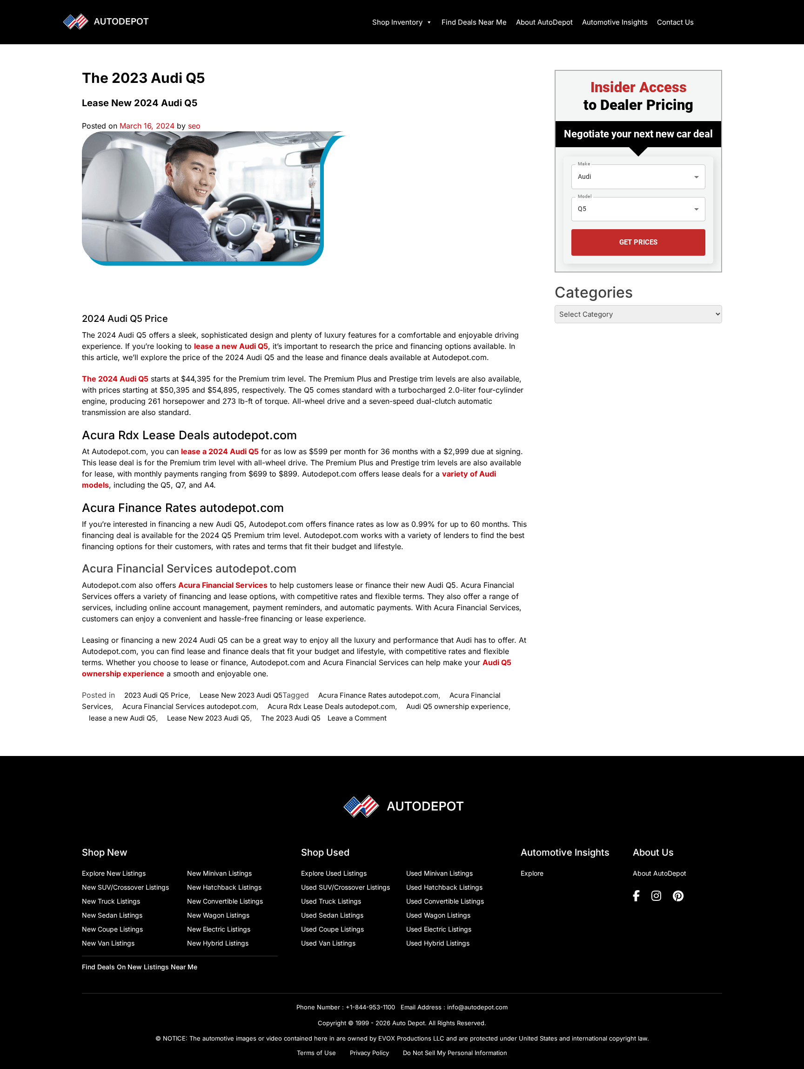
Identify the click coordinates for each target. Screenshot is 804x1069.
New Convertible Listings (225, 901)
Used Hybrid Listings (437, 943)
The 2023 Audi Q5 (291, 718)
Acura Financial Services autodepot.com (189, 706)
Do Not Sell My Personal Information (455, 1052)
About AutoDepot (544, 22)
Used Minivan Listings (439, 873)
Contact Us (675, 22)
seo (194, 125)
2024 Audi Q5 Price (125, 318)
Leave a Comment (357, 718)
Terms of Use (316, 1052)
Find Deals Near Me (474, 22)
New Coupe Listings (112, 929)
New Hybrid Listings (217, 943)
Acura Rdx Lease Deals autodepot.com (331, 706)
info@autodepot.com (477, 1007)
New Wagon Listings (218, 915)
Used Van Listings (328, 943)
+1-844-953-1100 (370, 1007)
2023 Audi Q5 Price (156, 695)
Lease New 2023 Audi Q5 (241, 695)
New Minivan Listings (219, 873)
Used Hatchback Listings (444, 887)
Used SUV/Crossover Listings (345, 887)
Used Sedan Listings (332, 915)
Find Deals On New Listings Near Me (139, 967)
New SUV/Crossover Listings (125, 887)
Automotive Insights (615, 22)
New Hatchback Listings (224, 887)
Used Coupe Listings (332, 929)
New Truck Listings (111, 901)
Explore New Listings (114, 873)
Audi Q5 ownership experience (457, 706)
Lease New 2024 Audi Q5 (139, 103)
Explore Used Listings (334, 873)
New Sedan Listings (112, 915)
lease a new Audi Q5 (122, 718)
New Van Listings (108, 943)
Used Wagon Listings (438, 915)
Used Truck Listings (331, 901)
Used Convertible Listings (445, 901)
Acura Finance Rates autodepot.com (378, 695)
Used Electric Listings (438, 929)
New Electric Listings (218, 929)
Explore (532, 873)
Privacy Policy (369, 1052)
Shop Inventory (397, 22)
